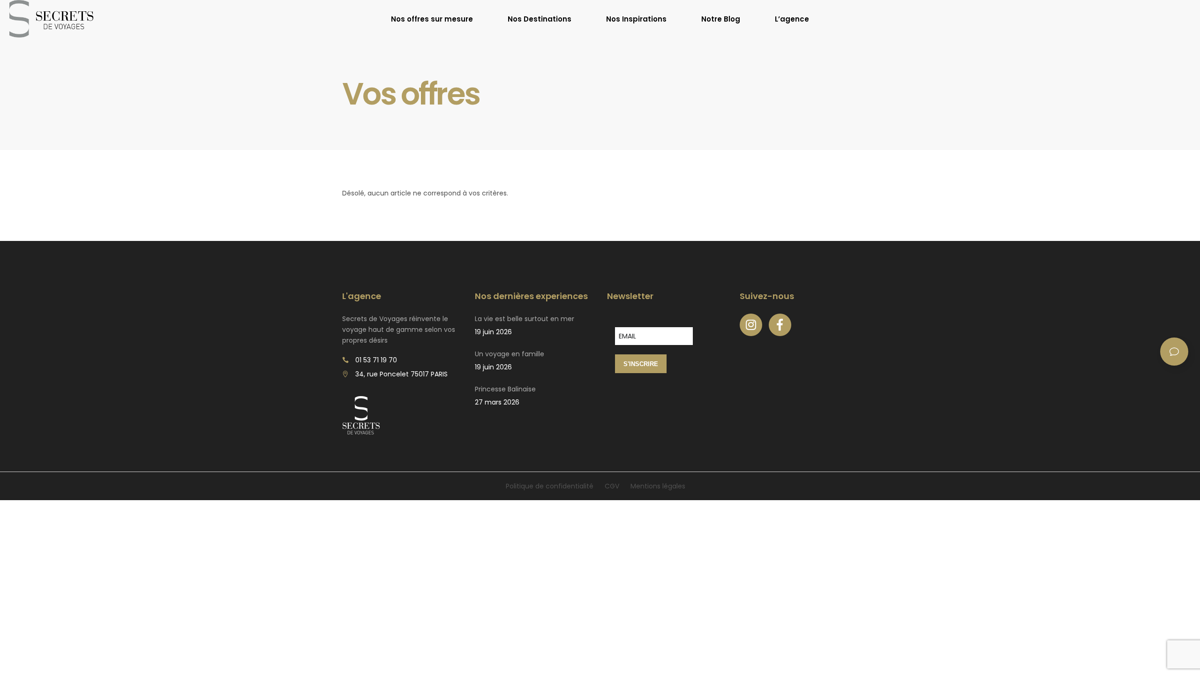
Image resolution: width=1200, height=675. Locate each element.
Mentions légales (657, 486)
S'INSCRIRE (640, 364)
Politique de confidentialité (549, 486)
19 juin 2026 (493, 332)
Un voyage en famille (509, 354)
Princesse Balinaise (505, 389)
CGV (612, 486)
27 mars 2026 (497, 402)
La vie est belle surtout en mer (524, 318)
